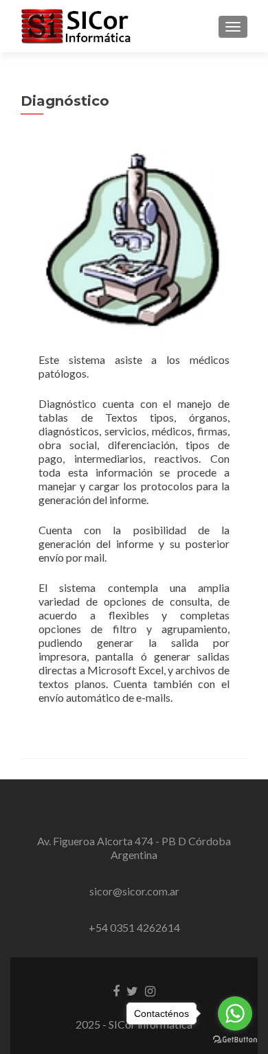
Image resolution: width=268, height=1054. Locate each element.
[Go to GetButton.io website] (235, 1039)
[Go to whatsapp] (235, 1013)
